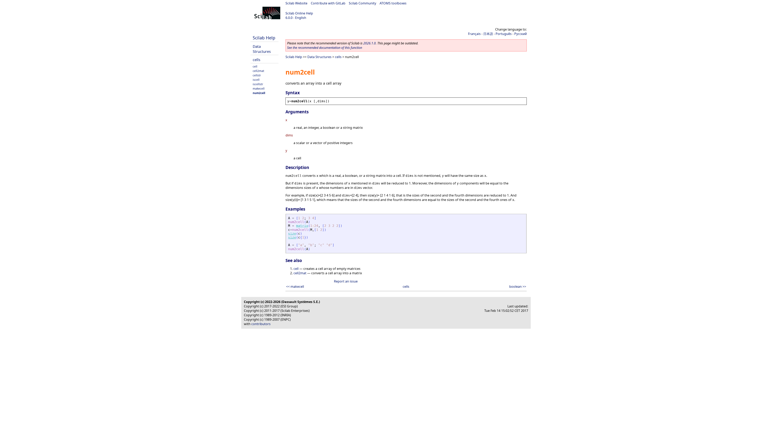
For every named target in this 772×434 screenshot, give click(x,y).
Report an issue (346, 281)
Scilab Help (264, 38)
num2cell (259, 93)
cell (255, 66)
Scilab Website (296, 3)
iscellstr (258, 84)
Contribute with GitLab (328, 3)
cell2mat (258, 71)
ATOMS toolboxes (393, 3)
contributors (261, 324)
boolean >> (517, 286)
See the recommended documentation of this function (324, 47)
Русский (520, 34)
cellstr (257, 75)
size (292, 233)
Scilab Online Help (299, 13)
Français (474, 34)
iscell (256, 80)
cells (256, 59)
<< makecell (295, 286)
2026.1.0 (369, 43)
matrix (302, 226)
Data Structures (262, 49)
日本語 (488, 34)
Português (504, 34)
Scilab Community (362, 3)
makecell (259, 88)
